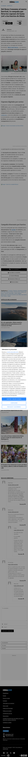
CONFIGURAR (14, 403)
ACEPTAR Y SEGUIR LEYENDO (14, 399)
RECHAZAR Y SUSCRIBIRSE (14, 406)
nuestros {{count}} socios (12, 352)
